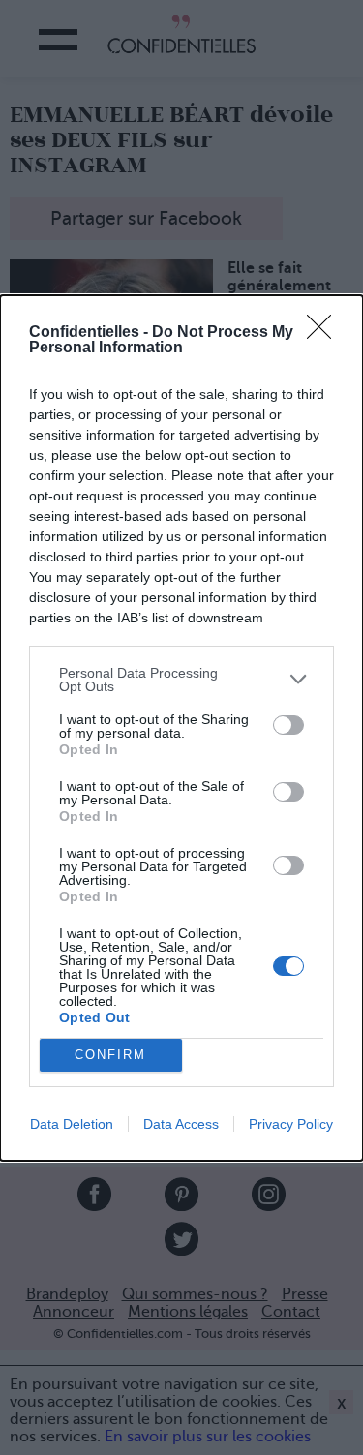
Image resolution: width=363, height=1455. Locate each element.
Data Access (181, 1124)
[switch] (288, 725)
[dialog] (181, 728)
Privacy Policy (291, 1124)
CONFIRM (110, 1054)
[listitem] (181, 679)
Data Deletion (71, 1124)
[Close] (325, 333)
